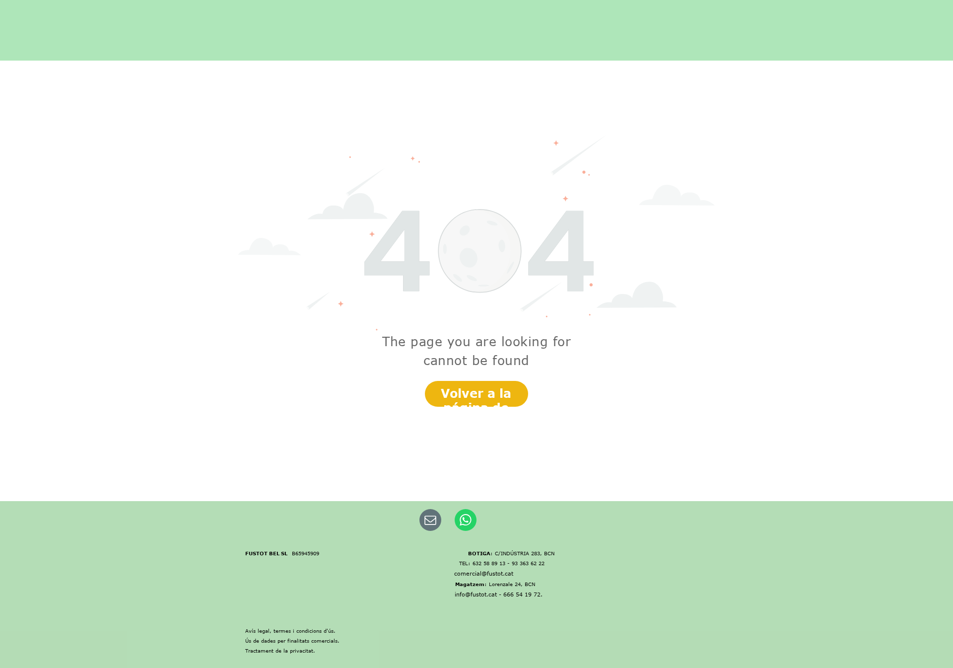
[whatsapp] (465, 521)
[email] (430, 521)
